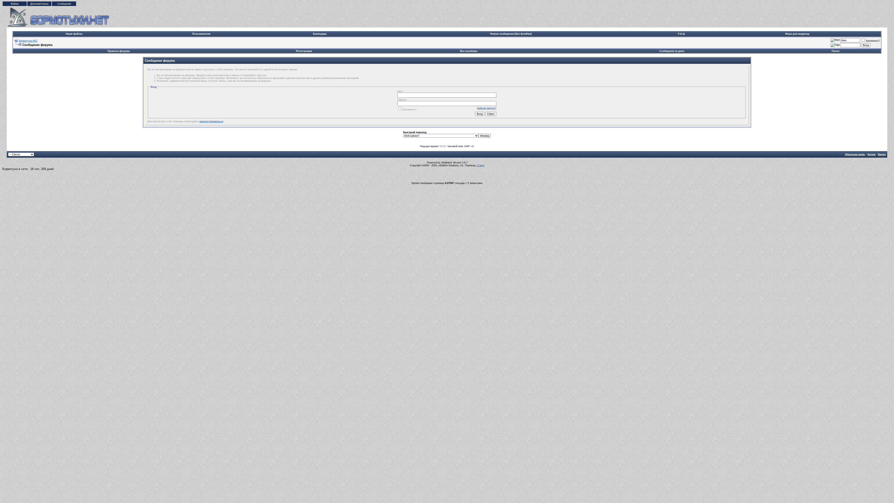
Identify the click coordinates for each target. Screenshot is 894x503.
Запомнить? (873, 40)
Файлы (15, 3)
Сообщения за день (671, 51)
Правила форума (119, 51)
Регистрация (304, 51)
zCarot (480, 165)
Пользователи (201, 33)
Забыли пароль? (486, 108)
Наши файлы (74, 33)
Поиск (836, 51)
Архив (871, 154)
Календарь (320, 33)
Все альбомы (468, 51)
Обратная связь (855, 154)
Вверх (882, 154)
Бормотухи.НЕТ (28, 40)
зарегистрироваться (211, 121)
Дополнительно (39, 3)
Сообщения (64, 3)
